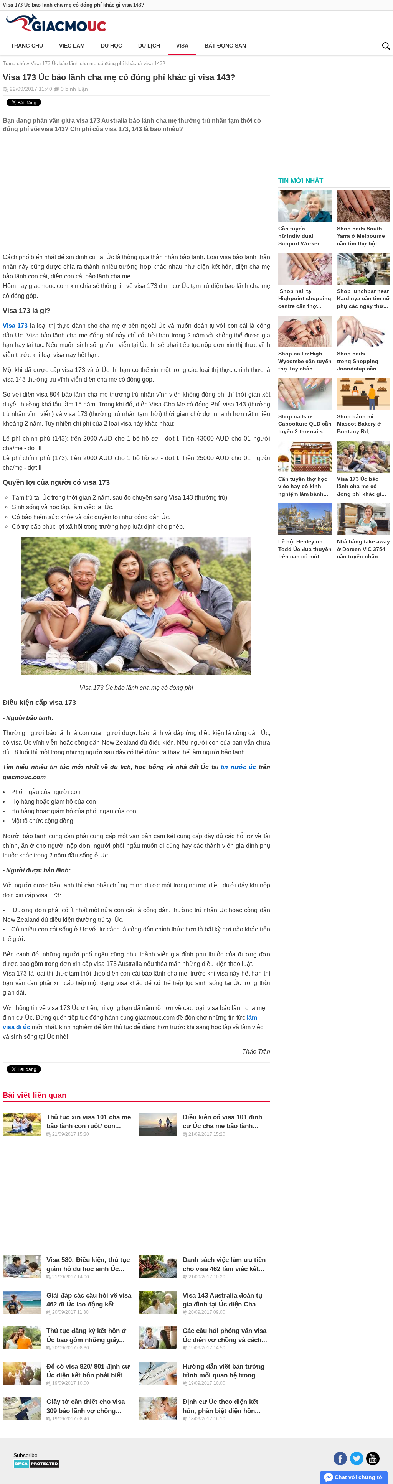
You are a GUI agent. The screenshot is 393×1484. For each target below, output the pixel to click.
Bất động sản (225, 46)
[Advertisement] (136, 190)
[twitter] (356, 1458)
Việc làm (72, 46)
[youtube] (373, 1458)
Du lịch (149, 46)
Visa (182, 46)
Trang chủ (27, 46)
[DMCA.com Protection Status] (36, 1466)
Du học (111, 46)
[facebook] (340, 1458)
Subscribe (25, 1455)
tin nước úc (238, 766)
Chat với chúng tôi (358, 1477)
